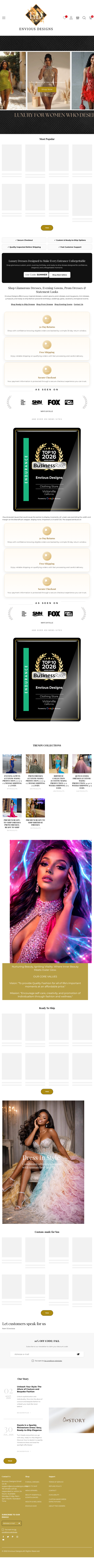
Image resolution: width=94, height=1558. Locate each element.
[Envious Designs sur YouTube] (3, 1539)
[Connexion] (71, 17)
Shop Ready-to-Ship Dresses (23, 304)
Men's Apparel (31, 1490)
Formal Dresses (32, 1482)
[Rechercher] (84, 17)
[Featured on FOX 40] (54, 613)
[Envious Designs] (36, 18)
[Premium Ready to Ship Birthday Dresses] (35, 808)
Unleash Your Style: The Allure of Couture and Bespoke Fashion (29, 1389)
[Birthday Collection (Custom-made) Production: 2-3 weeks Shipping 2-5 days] (58, 764)
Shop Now (47, 89)
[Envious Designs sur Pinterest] (12, 1536)
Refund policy (55, 1486)
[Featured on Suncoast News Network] (37, 613)
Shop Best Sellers (59, 275)
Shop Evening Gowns (63, 304)
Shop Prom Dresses (44, 304)
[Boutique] (77, 17)
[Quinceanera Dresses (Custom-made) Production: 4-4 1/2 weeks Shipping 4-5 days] (82, 764)
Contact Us (78, 304)
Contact (52, 1490)
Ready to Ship (31, 1486)
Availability (54, 1495)
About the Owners (57, 1506)
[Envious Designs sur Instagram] (17, 1536)
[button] (78, 1354)
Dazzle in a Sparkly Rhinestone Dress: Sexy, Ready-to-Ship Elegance (29, 1427)
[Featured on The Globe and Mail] (24, 614)
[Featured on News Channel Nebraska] (68, 613)
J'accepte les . (48, 1361)
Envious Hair (31, 1506)
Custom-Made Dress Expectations (57, 1500)
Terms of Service (56, 1482)
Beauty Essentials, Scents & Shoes (33, 1496)
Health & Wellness (33, 1502)
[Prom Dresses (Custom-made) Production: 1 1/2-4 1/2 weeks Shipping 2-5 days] (35, 764)
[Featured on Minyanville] (47, 622)
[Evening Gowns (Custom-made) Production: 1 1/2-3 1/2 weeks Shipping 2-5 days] (12, 764)
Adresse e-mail (9, 1523)
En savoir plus (23, 1413)
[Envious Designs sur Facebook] (3, 1536)
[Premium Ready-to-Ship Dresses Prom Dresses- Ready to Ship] (12, 808)
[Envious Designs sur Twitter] (7, 1536)
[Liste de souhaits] (64, 17)
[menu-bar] (5, 18)
